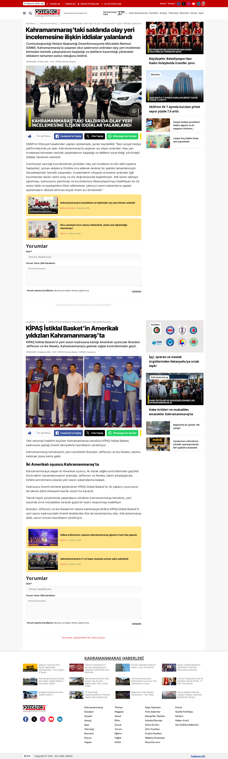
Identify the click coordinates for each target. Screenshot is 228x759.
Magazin (119, 711)
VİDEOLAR (70, 4)
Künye (163, 4)
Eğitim (118, 733)
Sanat (118, 716)
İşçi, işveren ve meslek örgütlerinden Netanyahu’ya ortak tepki (174, 361)
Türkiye (119, 707)
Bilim (117, 720)
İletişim (171, 4)
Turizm (118, 729)
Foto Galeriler (153, 711)
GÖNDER (136, 291)
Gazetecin (31, 23)
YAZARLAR (54, 4)
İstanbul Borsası (153, 720)
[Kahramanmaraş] (174, 388)
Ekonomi (89, 733)
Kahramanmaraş (48, 23)
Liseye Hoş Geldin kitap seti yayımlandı (185, 140)
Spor (42, 321)
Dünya (87, 737)
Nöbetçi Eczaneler (155, 737)
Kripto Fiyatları (153, 733)
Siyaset (88, 716)
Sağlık (118, 737)
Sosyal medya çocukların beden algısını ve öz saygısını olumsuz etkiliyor (186, 125)
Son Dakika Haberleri (187, 724)
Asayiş (87, 720)
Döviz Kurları (152, 724)
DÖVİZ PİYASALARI (90, 4)
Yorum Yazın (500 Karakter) (40, 263)
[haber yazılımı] (198, 756)
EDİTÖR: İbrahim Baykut (65, 61)
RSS (28, 755)
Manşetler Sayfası (155, 716)
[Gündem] (174, 336)
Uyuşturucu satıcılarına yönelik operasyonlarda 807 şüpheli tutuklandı (186, 444)
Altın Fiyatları (152, 729)
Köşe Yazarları (153, 707)
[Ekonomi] (174, 86)
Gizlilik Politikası (184, 711)
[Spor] (174, 37)
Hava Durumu (152, 742)
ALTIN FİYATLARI (112, 4)
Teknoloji (89, 729)
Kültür (118, 742)
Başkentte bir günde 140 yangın (186, 426)
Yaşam (88, 742)
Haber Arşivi (182, 720)
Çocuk (118, 724)
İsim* (29, 251)
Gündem (89, 711)
